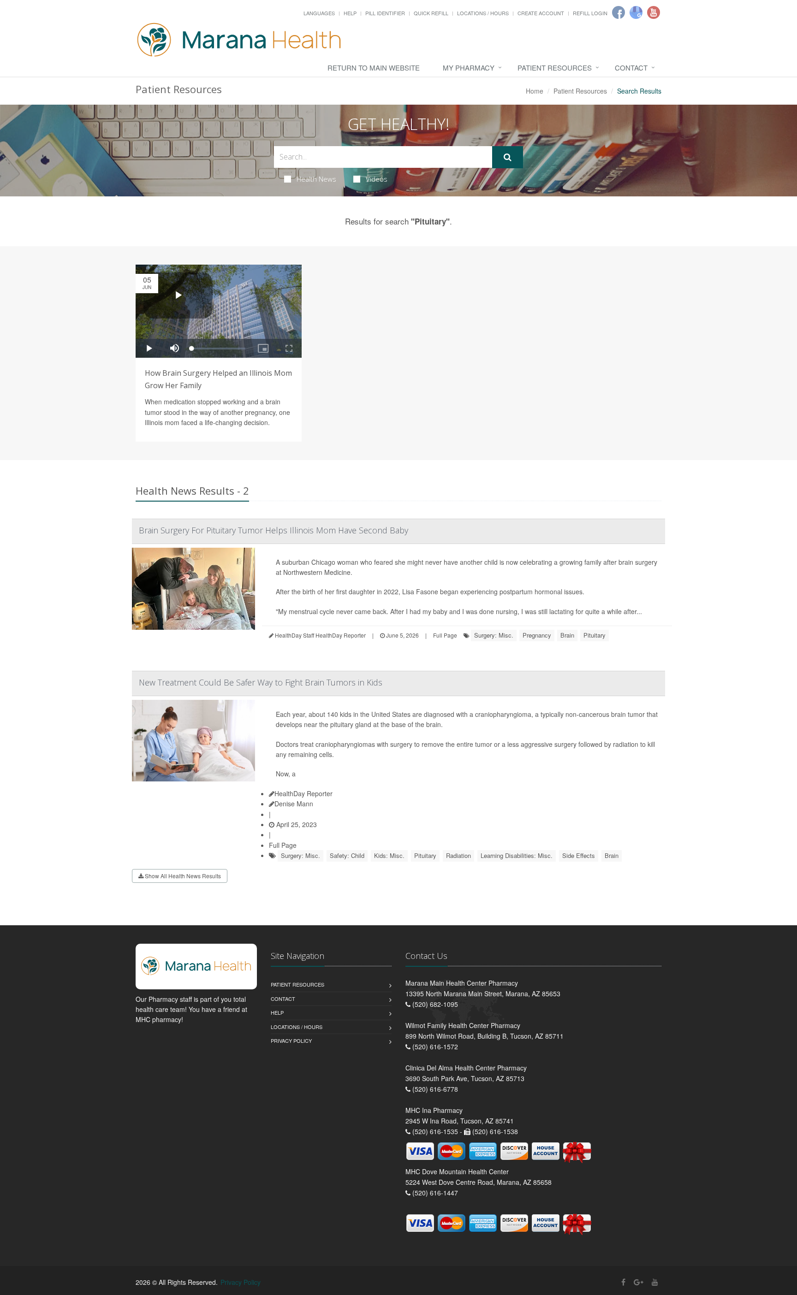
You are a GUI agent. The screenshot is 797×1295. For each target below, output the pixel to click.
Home (534, 90)
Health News (316, 178)
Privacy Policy (291, 1040)
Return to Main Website (373, 67)
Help (350, 13)
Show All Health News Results (182, 876)
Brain (567, 635)
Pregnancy (537, 635)
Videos (376, 178)
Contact (631, 67)
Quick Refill (431, 13)
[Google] (636, 12)
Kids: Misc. (389, 855)
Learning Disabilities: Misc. (517, 855)
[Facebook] (618, 12)
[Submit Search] (507, 157)
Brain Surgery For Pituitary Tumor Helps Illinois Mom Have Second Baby (273, 530)
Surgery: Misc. (493, 635)
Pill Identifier (385, 13)
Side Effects (578, 855)
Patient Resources (554, 67)
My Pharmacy (468, 67)
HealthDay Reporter (303, 793)
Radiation (458, 855)
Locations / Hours (483, 13)
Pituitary (594, 635)
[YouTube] (655, 1282)
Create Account (540, 13)
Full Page (445, 635)
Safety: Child (347, 855)
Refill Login (590, 13)
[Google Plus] (638, 1282)
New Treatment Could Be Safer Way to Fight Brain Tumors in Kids (260, 682)
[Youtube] (653, 12)
